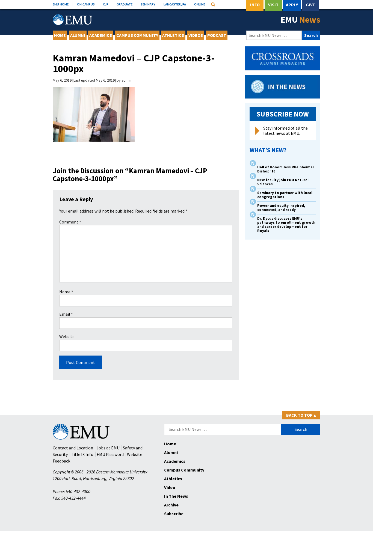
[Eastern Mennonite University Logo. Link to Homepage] (72, 19)
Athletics (173, 35)
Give (310, 4)
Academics (100, 35)
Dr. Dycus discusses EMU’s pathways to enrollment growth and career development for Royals (286, 224)
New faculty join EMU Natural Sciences (283, 182)
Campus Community (137, 35)
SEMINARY (148, 4)
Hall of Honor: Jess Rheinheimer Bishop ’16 (285, 169)
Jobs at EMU (108, 448)
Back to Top (301, 415)
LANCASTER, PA (175, 4)
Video (169, 487)
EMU (300, 19)
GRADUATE (124, 4)
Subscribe (173, 513)
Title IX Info (82, 454)
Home (60, 35)
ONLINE (199, 4)
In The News (176, 496)
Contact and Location (73, 448)
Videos (195, 35)
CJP (105, 4)
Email (66, 314)
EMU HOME (61, 4)
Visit (273, 4)
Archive (171, 505)
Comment (70, 222)
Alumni (77, 35)
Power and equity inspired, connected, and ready (281, 207)
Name (66, 291)
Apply (292, 4)
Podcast (216, 35)
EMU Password (110, 454)
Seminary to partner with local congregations (284, 194)
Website (67, 336)
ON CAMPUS (86, 4)
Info (255, 4)
